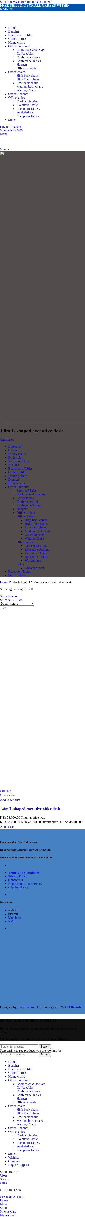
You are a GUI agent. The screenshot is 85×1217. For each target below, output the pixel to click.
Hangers (22, 64)
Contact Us (15, 880)
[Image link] (22, 834)
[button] (7, 826)
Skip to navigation (12, 1)
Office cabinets (26, 68)
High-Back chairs (28, 79)
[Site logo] (25, 20)
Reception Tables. (28, 108)
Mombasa (14, 917)
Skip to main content (38, 1)
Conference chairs (28, 57)
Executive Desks (27, 105)
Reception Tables (28, 116)
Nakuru (13, 921)
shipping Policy (18, 887)
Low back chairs (27, 83)
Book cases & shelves (31, 50)
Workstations (25, 112)
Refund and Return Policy (25, 883)
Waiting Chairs (26, 90)
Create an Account (12, 1196)
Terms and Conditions (23, 872)
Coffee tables (25, 53)
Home (4, 582)
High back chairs (28, 75)
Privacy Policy (17, 876)
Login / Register (18, 1165)
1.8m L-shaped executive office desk (30, 808)
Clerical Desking (27, 101)
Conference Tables (29, 61)
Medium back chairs (30, 86)
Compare (14, 1161)
